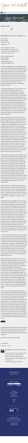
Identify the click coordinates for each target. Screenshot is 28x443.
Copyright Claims (14, 396)
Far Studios (18, 419)
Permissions (14, 394)
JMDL (14, 401)
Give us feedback (14, 392)
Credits (14, 399)
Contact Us (14, 391)
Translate (18, 385)
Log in (2, 345)
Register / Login (14, 374)
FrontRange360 (14, 424)
